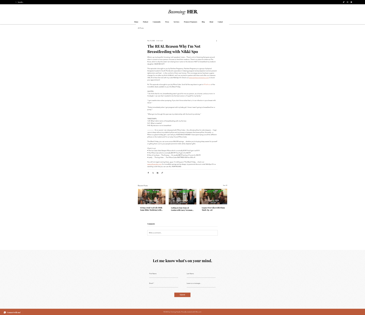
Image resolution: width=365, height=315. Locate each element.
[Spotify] (351, 2)
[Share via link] (162, 173)
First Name (153, 273)
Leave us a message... (194, 283)
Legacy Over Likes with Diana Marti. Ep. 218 (213, 209)
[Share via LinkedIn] (157, 173)
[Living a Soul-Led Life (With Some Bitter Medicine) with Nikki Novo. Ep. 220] (151, 196)
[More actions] (216, 40)
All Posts (141, 28)
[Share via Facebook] (148, 173)
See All (225, 185)
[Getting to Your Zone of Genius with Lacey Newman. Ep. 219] (182, 196)
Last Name (190, 273)
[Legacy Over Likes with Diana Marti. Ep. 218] (213, 196)
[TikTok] (344, 2)
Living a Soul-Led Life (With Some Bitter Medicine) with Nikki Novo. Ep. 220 (151, 209)
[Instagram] (347, 2)
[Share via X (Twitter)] (153, 173)
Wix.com (198, 312)
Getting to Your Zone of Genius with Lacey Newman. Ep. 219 (182, 209)
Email (151, 283)
